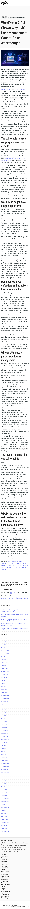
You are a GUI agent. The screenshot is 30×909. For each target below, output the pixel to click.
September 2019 (5, 807)
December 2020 (5, 763)
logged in (12, 593)
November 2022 (5, 698)
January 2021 (4, 760)
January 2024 (4, 668)
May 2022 (3, 716)
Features (3, 888)
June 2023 (3, 683)
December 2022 (5, 695)
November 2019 (5, 801)
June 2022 (3, 713)
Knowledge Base (5, 876)
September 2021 (5, 739)
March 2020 (4, 789)
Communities (4, 867)
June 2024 (3, 665)
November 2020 (5, 766)
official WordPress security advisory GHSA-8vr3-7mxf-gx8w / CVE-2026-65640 (15, 565)
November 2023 (5, 671)
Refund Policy (4, 898)
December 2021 (5, 730)
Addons (23, 906)
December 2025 (5, 650)
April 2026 (3, 647)
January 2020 (4, 795)
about (6, 16)
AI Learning (4, 866)
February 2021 (4, 757)
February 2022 (4, 724)
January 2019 (4, 819)
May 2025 (3, 659)
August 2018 (4, 825)
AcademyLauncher (5, 891)
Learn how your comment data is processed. (14, 598)
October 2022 (4, 701)
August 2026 (4, 639)
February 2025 (4, 662)
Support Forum (4, 879)
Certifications (4, 858)
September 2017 (5, 831)
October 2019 (4, 804)
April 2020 (3, 787)
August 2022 (4, 707)
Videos (2, 878)
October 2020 (4, 769)
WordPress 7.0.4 (6, 89)
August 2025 (4, 656)
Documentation (5, 894)
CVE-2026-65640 (20, 89)
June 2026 (3, 642)
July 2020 (3, 778)
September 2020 (5, 772)
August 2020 (4, 775)
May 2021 (3, 751)
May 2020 (3, 784)
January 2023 (4, 692)
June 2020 (3, 781)
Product (19, 906)
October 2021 (4, 736)
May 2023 (3, 686)
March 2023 (4, 689)
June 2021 (3, 748)
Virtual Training (4, 862)
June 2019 (3, 810)
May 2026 (3, 645)
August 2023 (4, 677)
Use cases (3, 886)
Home (9, 906)
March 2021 (4, 754)
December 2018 (5, 822)
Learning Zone (4, 864)
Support (3, 893)
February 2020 (4, 792)
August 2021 (4, 742)
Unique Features (5, 856)
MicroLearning (4, 861)
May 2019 (3, 813)
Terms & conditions (5, 882)
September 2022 (5, 704)
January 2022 (4, 727)
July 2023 (3, 680)
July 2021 (3, 745)
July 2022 (3, 710)
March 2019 (4, 816)
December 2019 (5, 798)
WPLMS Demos (5, 871)
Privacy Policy (4, 881)
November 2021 (5, 733)
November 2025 (5, 653)
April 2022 (3, 718)
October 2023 (4, 674)
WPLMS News (4, 874)
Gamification (4, 859)
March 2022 (4, 721)
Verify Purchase (5, 873)
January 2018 (4, 828)
